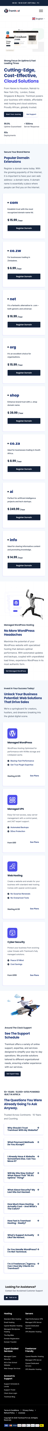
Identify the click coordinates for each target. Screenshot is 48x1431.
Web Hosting (14, 875)
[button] (24, 1129)
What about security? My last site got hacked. (21, 1191)
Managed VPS (15, 809)
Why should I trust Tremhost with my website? (22, 1129)
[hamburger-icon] (41, 11)
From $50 (11, 842)
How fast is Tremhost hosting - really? (19, 1222)
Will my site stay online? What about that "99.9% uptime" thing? (20, 1175)
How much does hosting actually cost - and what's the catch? (22, 1206)
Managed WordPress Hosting (19, 625)
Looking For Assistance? (20, 1287)
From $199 (12, 975)
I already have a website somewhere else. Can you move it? (21, 1159)
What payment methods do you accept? (20, 1143)
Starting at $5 (13, 909)
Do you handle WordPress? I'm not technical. (22, 1250)
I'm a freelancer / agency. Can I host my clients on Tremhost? (21, 1266)
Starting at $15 (13, 776)
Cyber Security (16, 942)
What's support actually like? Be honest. (20, 1236)
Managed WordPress (19, 742)
